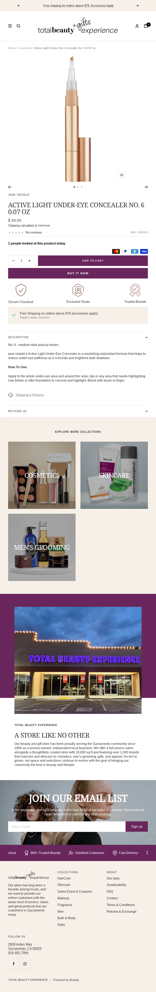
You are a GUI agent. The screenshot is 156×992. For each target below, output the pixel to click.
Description (18, 337)
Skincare (63, 885)
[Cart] (146, 26)
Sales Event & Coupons (74, 891)
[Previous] (10, 187)
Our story (113, 878)
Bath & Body (66, 918)
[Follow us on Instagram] (24, 963)
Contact (112, 898)
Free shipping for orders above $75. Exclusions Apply (78, 5)
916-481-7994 (18, 953)
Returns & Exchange (121, 911)
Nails (61, 924)
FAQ (110, 891)
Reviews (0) (17, 411)
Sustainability (116, 885)
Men (60, 911)
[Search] (18, 26)
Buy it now (78, 273)
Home (12, 48)
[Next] (146, 187)
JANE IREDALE (19, 194)
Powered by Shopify (66, 979)
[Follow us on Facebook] (13, 963)
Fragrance (64, 905)
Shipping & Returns (29, 395)
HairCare (64, 878)
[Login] (137, 26)
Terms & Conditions (121, 905)
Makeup (63, 898)
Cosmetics (25, 48)
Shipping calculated (21, 225)
